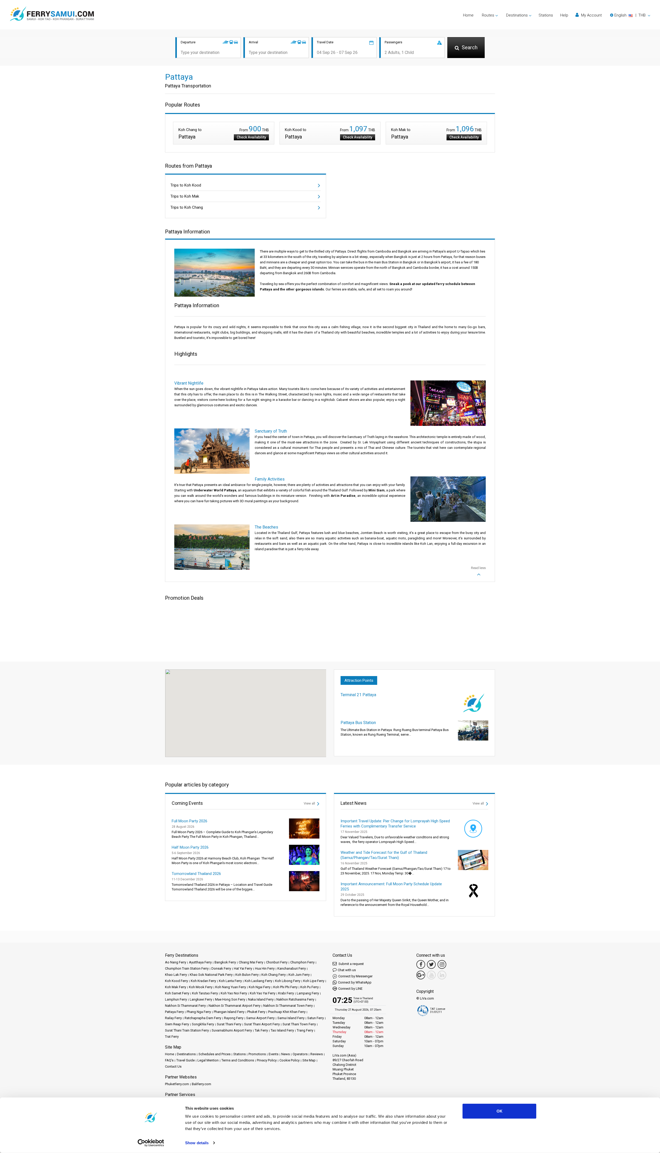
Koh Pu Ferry (309, 987)
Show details (197, 1143)
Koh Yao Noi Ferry (234, 993)
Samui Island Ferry (290, 1018)
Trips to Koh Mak (184, 196)
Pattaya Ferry (174, 1012)
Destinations (186, 1054)
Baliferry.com (201, 1084)
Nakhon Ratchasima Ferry (295, 999)
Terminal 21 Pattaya (358, 694)
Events (273, 1054)
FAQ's (169, 1060)
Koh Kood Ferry (176, 981)
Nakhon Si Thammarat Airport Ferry (234, 1006)
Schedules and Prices (214, 1054)
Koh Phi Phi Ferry (285, 987)
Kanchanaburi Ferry (291, 968)
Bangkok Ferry (225, 962)
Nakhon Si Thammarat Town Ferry (288, 1006)
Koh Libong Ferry (287, 981)
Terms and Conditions (237, 1060)
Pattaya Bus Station (358, 722)
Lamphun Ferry (176, 999)
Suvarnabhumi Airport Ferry (232, 1030)
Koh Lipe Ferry (313, 981)
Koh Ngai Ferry (259, 987)
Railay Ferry (173, 1018)
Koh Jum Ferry (299, 975)
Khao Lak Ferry (176, 975)
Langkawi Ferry (201, 999)
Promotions (257, 1054)
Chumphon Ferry (302, 962)
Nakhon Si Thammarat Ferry (185, 1006)
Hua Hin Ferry (265, 968)
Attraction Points (358, 680)
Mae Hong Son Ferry (230, 999)
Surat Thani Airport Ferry (262, 1024)
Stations (546, 15)
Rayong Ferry (233, 1018)
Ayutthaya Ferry (200, 962)
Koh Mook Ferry (200, 987)
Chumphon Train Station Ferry (187, 968)
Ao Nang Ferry (175, 962)
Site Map (309, 1060)
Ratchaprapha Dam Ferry (203, 1018)
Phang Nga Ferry (199, 1012)
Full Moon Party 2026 (189, 821)
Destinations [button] (517, 15)
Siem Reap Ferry (177, 1024)
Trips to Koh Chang (186, 207)
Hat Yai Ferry (243, 968)
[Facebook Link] (420, 964)
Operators (300, 1054)
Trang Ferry (305, 1030)
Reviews (316, 1054)
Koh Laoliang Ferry (258, 981)
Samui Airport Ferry (260, 1018)
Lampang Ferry (308, 993)
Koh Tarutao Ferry (205, 993)
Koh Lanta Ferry (230, 981)
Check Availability (251, 137)
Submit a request (351, 964)
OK (499, 1111)
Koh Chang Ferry (273, 975)
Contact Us (173, 1066)
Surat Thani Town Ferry (299, 1024)
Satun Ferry (315, 1018)
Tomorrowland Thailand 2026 (196, 873)
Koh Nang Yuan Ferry (230, 987)
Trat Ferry (172, 1036)
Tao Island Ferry (282, 1030)
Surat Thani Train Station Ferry (187, 1030)
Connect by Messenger (355, 976)
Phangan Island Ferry (229, 1012)
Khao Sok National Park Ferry (211, 975)
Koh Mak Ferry (175, 987)
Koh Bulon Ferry (247, 975)
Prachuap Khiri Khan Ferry (287, 1012)
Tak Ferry (261, 1030)
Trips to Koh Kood (185, 185)
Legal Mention (208, 1060)
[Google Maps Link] (420, 975)
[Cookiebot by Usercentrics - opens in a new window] (151, 1143)
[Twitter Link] (431, 964)
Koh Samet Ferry (177, 993)
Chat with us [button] (347, 970)
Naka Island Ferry (261, 999)
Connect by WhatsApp (355, 982)
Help (564, 15)
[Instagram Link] (442, 964)
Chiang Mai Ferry (251, 962)
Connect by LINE (350, 988)
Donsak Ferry (221, 968)
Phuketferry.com (177, 1084)
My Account (591, 15)
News (285, 1054)
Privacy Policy (267, 1060)
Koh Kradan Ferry (203, 981)
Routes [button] (488, 15)
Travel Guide (185, 1060)
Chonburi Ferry (276, 962)
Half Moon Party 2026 (190, 847)
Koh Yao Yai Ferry (262, 993)
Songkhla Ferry (203, 1024)
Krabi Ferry (286, 993)
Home (468, 15)
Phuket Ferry (256, 1012)
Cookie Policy (289, 1060)
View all (310, 803)
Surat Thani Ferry (229, 1024)
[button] (630, 15)
